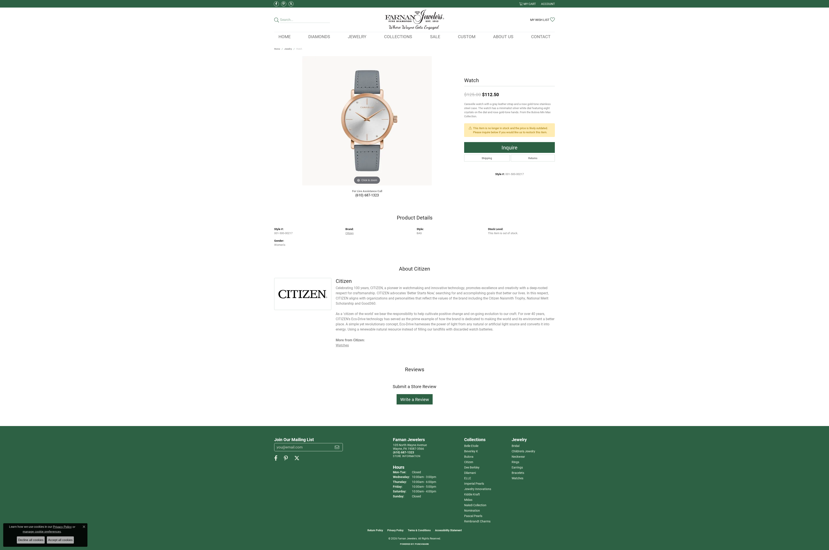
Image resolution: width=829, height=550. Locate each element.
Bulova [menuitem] (468, 456)
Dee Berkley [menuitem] (471, 467)
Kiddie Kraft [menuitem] (472, 494)
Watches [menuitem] (517, 478)
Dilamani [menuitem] (470, 473)
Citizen (349, 233)
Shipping (487, 158)
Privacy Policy (395, 530)
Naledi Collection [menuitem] (475, 505)
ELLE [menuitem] (467, 478)
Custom (466, 36)
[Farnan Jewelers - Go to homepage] (414, 20)
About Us (503, 36)
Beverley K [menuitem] (471, 451)
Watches (342, 345)
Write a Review (414, 399)
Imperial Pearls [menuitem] (474, 483)
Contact (541, 36)
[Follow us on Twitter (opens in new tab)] (291, 3)
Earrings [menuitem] (517, 467)
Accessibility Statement (448, 530)
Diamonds (319, 36)
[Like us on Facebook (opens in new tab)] (276, 3)
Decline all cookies (30, 540)
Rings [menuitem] (515, 462)
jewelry (288, 48)
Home (284, 36)
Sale (435, 36)
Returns (532, 158)
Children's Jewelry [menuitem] (523, 451)
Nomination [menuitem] (472, 510)
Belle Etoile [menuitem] (471, 446)
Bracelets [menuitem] (518, 473)
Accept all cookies (60, 540)
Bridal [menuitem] (515, 446)
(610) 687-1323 (367, 195)
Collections (398, 36)
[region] (367, 120)
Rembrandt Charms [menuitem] (477, 521)
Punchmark (422, 543)
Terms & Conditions (419, 530)
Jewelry (357, 36)
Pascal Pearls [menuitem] (473, 516)
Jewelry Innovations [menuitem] (477, 489)
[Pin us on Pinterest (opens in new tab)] (283, 3)
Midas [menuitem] (468, 500)
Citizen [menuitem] (468, 462)
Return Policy (375, 530)
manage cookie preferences (42, 531)
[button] (527, 4)
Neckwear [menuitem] (518, 456)
